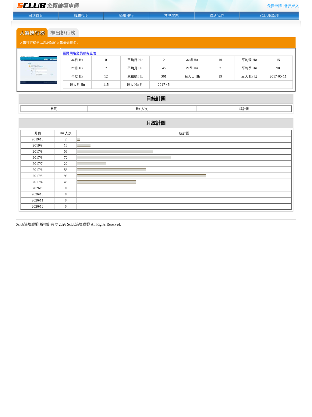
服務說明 (81, 15)
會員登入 (291, 6)
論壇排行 (126, 15)
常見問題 (171, 15)
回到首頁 (35, 15)
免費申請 (274, 6)
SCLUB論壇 (269, 15)
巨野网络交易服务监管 (79, 53)
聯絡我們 (217, 15)
